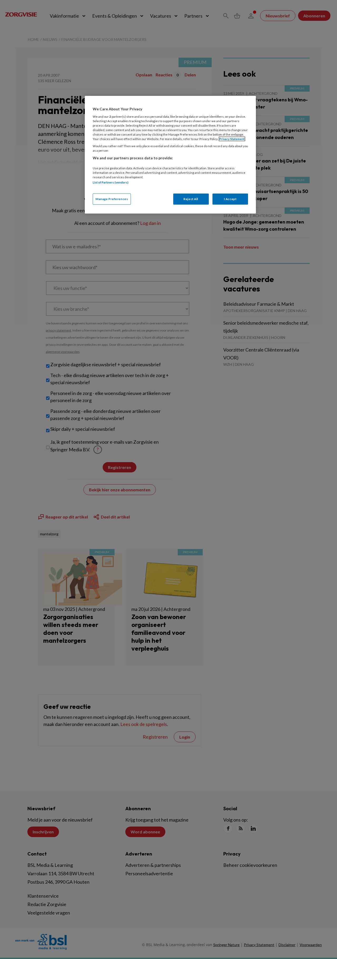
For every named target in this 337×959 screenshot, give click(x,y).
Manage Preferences (112, 199)
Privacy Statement (232, 139)
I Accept (230, 199)
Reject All (191, 199)
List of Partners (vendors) (110, 182)
